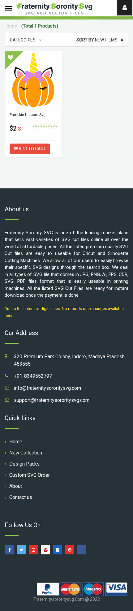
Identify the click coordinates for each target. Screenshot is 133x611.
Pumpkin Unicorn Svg (27, 115)
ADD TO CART (32, 148)
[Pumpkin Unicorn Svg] (33, 80)
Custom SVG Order (29, 475)
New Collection (25, 453)
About (15, 486)
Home (11, 26)
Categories (23, 39)
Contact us (20, 497)
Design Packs (24, 464)
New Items (97, 39)
